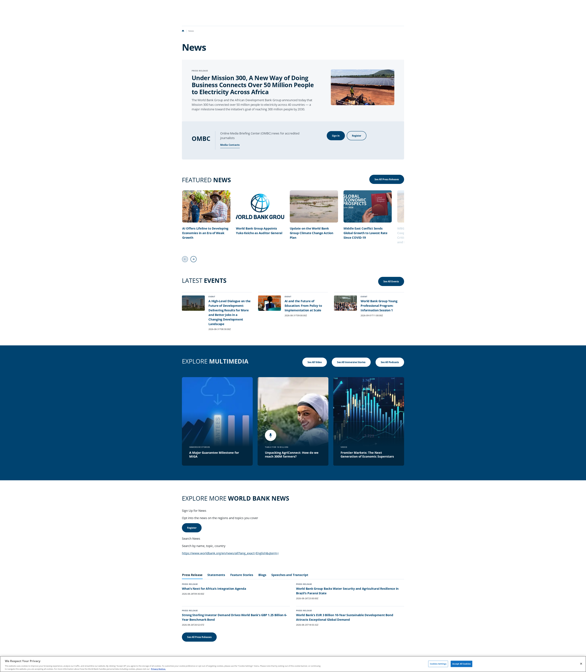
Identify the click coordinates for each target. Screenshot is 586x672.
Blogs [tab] (262, 575)
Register (356, 135)
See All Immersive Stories (351, 362)
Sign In (336, 135)
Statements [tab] (216, 575)
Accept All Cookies (461, 663)
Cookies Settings (438, 663)
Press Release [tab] (192, 575)
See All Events (391, 281)
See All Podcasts (390, 362)
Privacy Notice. (158, 668)
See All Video (314, 362)
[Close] (581, 663)
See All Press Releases (386, 179)
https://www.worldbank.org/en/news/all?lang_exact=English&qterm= (230, 553)
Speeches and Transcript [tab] (289, 575)
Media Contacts (230, 145)
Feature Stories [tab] (241, 575)
